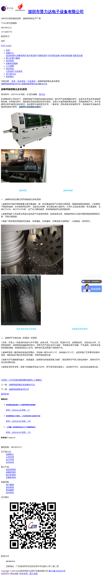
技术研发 (10, 61)
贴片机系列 (32, 55)
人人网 (35, 380)
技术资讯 (10, 69)
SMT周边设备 (54, 55)
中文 (3, 46)
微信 (40, 380)
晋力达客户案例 (13, 58)
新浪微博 (20, 380)
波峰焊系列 (21, 55)
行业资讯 (18, 71)
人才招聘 (10, 66)
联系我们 (10, 76)
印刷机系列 (42, 55)
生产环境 (10, 460)
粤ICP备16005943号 (56, 571)
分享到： (5, 380)
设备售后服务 (12, 63)
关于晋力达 (11, 74)
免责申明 (5, 573)
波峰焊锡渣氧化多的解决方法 (34, 84)
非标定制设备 (66, 55)
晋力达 (42, 94)
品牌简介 (10, 454)
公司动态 (10, 71)
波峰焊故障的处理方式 (11, 84)
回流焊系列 (11, 55)
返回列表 (5, 394)
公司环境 (10, 457)
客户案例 (10, 485)
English (8, 46)
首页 (8, 50)
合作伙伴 (10, 462)
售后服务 (10, 490)
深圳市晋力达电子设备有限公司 (56, 11)
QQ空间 (12, 380)
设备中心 (10, 53)
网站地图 (14, 573)
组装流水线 (78, 55)
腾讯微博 (28, 380)
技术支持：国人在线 (29, 573)
